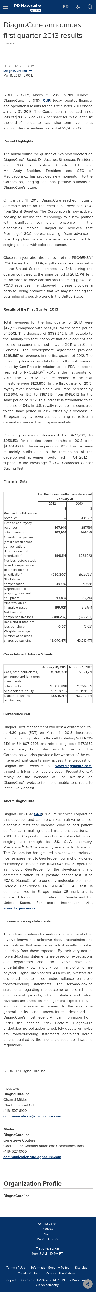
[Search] (90, 7)
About (47, 1234)
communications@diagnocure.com (32, 1116)
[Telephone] (78, 7)
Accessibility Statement (62, 1273)
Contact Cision (47, 1224)
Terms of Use (15, 1267)
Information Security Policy (50, 1267)
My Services (46, 1239)
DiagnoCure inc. (16, 1195)
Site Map (81, 1267)
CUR (47, 100)
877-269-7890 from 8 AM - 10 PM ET (47, 1251)
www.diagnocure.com (73, 765)
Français (10, 43)
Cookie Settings (29, 1273)
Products (47, 1229)
